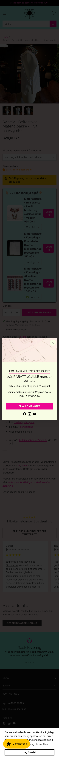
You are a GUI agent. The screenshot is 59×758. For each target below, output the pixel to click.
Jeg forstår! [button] (29, 752)
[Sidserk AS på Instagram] (29, 414)
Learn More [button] (42, 744)
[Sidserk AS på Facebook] (24, 414)
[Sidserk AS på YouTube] (35, 414)
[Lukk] (53, 343)
